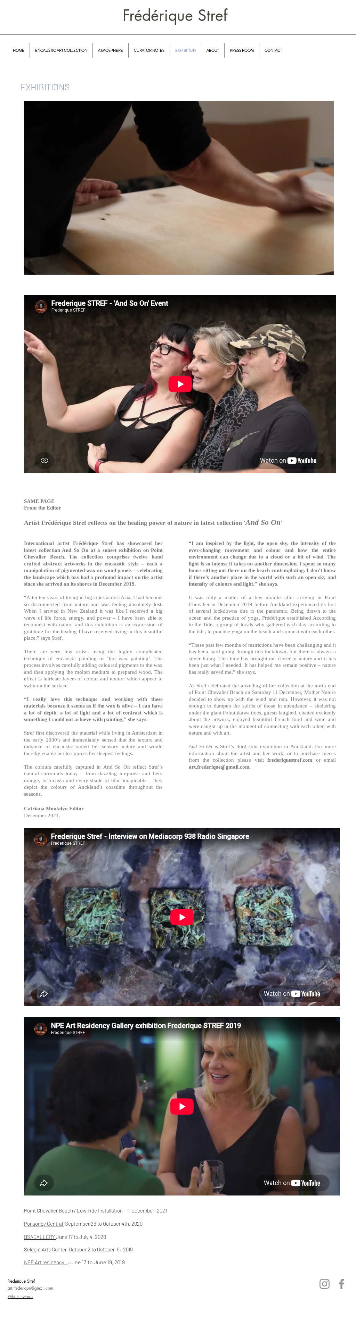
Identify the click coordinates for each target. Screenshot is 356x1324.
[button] (325, 267)
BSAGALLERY (40, 1237)
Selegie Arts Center (45, 1249)
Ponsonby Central (44, 1223)
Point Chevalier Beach (48, 1210)
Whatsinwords (20, 1296)
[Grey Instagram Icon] (324, 1284)
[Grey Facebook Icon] (341, 1284)
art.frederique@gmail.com (219, 767)
